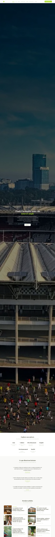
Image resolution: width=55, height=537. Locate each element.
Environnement (31, 1)
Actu (16, 1)
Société (36, 1)
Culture (19, 1)
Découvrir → (27, 224)
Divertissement (23, 1)
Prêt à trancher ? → (48, 1)
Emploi (27, 1)
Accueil (13, 1)
